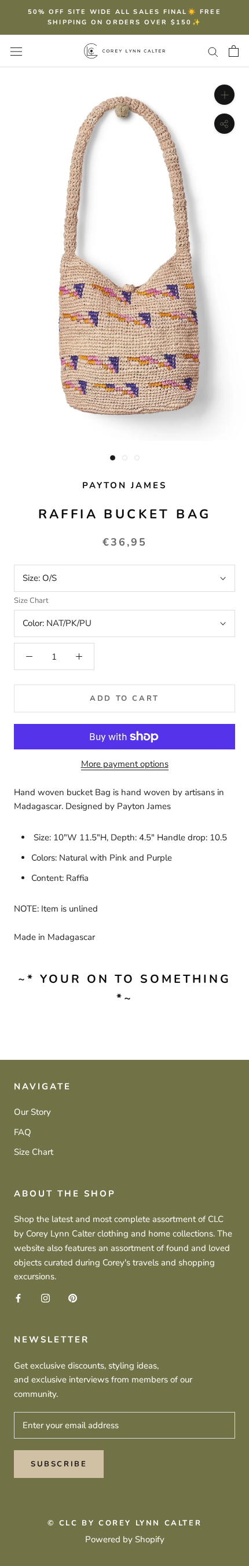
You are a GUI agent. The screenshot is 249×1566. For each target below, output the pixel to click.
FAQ (22, 1132)
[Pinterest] (72, 1297)
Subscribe (59, 1464)
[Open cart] (234, 51)
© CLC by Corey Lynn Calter (124, 1523)
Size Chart (31, 600)
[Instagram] (45, 1297)
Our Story (32, 1112)
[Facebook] (18, 1297)
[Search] (213, 51)
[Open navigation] (16, 50)
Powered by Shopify (124, 1539)
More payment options (125, 764)
